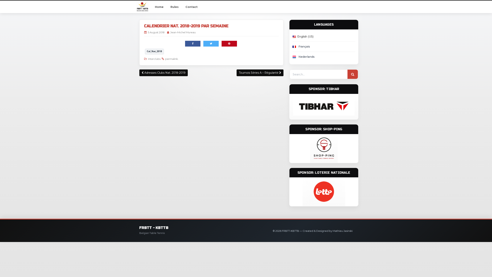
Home (159, 7)
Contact (191, 7)
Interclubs (154, 58)
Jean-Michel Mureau (183, 32)
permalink (171, 58)
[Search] (352, 74)
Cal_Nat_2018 (154, 51)
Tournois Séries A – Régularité (259, 72)
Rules (174, 7)
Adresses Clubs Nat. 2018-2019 (164, 72)
